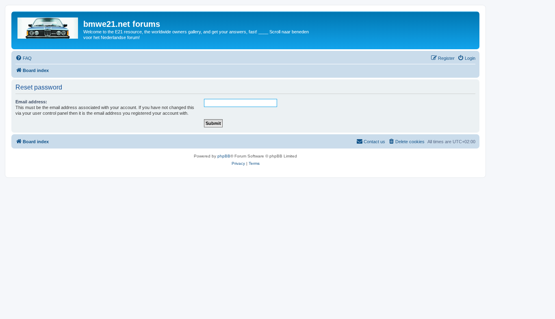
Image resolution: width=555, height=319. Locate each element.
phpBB (223, 156)
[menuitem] (23, 58)
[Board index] (48, 26)
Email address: (31, 101)
